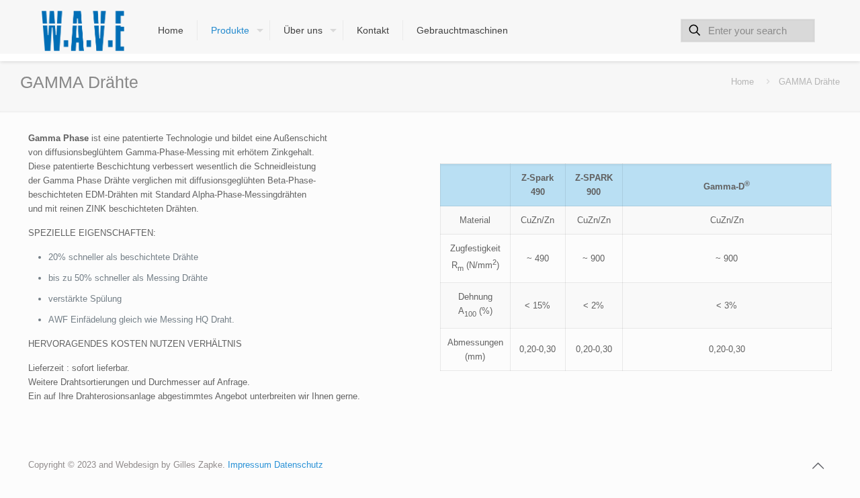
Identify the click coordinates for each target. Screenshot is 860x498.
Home (742, 82)
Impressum (251, 465)
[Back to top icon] (818, 466)
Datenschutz (298, 465)
